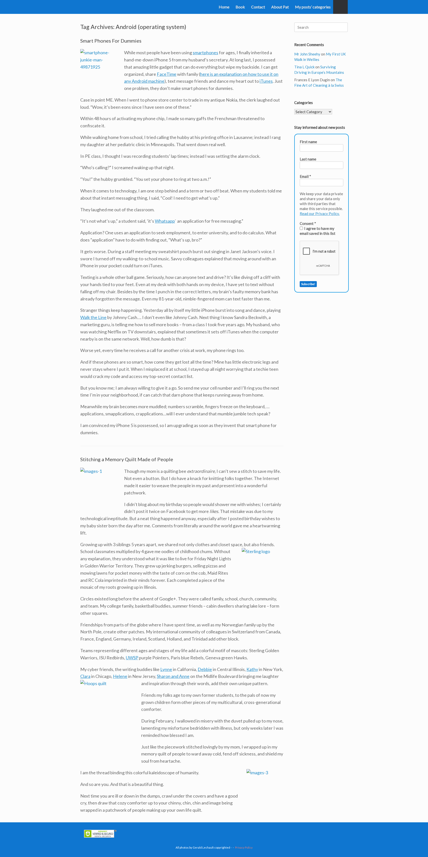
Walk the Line (93, 317)
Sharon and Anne (173, 676)
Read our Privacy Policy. (320, 213)
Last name (308, 159)
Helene (120, 676)
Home (224, 6)
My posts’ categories (313, 6)
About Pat (280, 6)
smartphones (205, 52)
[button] (340, 7)
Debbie (205, 669)
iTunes (266, 81)
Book (240, 6)
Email (305, 176)
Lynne (166, 669)
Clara (85, 676)
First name (308, 141)
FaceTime (166, 74)
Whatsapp (165, 221)
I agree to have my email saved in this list (317, 231)
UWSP (132, 657)
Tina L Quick (304, 67)
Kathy (252, 669)
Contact (258, 6)
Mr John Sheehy (307, 54)
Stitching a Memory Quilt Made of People (126, 459)
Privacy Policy (244, 847)
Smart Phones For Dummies (110, 41)
